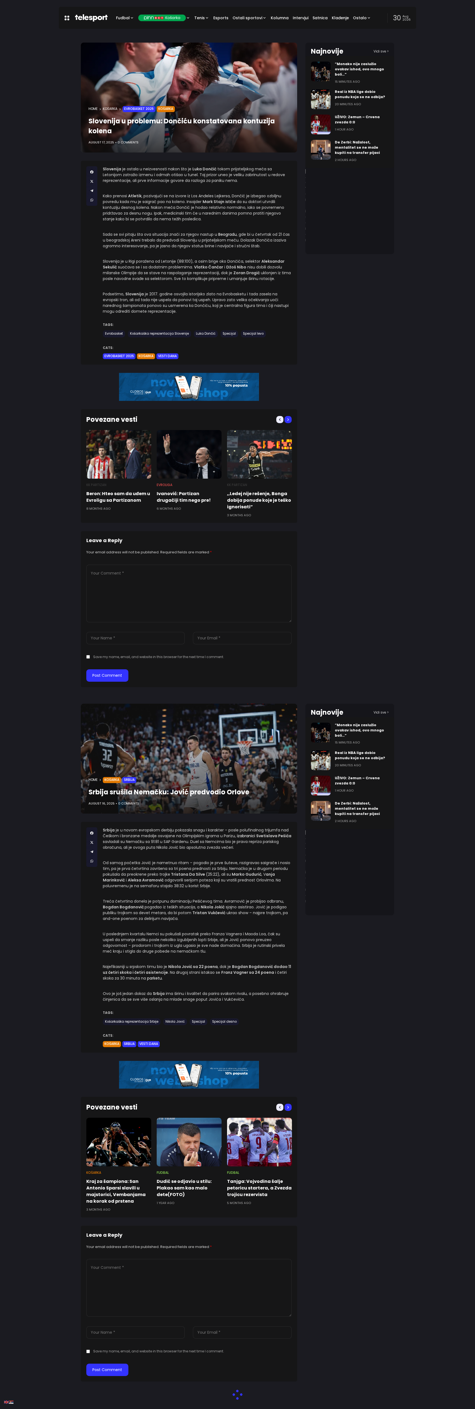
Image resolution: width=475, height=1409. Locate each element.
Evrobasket (114, 333)
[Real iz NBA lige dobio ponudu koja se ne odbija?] (321, 99)
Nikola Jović (175, 1021)
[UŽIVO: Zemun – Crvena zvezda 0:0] (321, 124)
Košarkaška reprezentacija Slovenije (159, 333)
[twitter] (91, 181)
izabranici (246, 836)
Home (93, 109)
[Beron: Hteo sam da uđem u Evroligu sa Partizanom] (118, 454)
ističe (231, 201)
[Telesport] (91, 18)
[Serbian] (11, 1402)
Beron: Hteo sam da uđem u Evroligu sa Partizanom (118, 496)
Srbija (129, 780)
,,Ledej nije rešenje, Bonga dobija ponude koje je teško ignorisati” (259, 500)
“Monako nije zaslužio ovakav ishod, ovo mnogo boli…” (359, 69)
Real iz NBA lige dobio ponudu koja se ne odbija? (360, 94)
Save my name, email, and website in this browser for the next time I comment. (158, 656)
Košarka (110, 109)
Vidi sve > (381, 51)
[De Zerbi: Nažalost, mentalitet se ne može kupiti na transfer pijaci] (321, 150)
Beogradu (227, 234)
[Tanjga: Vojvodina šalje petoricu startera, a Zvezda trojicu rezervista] (259, 1142)
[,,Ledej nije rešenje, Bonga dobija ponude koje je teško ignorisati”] (259, 454)
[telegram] (91, 190)
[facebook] (91, 172)
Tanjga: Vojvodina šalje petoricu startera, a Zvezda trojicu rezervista (259, 1188)
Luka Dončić (206, 333)
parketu (154, 978)
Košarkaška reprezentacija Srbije (131, 1021)
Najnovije (327, 51)
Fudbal (163, 1173)
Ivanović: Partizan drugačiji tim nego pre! (184, 496)
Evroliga (164, 485)
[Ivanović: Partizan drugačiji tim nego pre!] (189, 454)
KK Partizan (96, 485)
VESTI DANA (167, 356)
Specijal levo (253, 333)
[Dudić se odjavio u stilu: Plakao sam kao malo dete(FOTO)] (189, 1142)
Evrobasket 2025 (139, 109)
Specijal (229, 333)
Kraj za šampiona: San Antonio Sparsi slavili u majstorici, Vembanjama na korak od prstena (116, 1191)
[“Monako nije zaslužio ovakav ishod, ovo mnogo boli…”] (321, 71)
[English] (6, 1402)
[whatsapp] (91, 200)
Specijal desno (224, 1021)
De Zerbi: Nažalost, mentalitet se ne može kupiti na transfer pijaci (357, 147)
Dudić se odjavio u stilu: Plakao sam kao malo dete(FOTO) (184, 1188)
